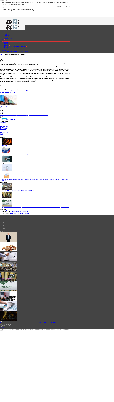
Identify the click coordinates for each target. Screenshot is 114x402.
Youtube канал (7, 35)
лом (46, 322)
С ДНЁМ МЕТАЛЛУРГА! (4, 145)
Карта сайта (1, 133)
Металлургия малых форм (4, 112)
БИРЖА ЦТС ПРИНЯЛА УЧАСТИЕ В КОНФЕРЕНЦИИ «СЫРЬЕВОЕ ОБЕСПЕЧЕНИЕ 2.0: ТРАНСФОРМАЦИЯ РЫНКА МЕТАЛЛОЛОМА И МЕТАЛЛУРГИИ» (20, 5)
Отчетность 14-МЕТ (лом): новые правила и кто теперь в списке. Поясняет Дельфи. (13, 4)
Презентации (7, 33)
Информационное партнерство (8, 38)
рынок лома (53, 322)
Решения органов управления (4, 127)
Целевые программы (3, 131)
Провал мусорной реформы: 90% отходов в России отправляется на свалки (20, 211)
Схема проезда (2, 327)
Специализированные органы (4, 126)
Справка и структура (3, 122)
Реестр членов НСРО (5, 42)
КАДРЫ (3, 41)
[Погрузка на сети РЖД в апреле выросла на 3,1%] (8, 104)
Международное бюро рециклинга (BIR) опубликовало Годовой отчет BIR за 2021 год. (13, 109)
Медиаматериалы (6, 32)
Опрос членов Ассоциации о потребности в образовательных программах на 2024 (15, 46)
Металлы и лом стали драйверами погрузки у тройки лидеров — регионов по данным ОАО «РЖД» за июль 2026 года (17, 9)
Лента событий (6, 47)
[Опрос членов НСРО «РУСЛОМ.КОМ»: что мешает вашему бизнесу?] (7, 162)
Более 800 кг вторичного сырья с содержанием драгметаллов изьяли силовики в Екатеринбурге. (15, 3)
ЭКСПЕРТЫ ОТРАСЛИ (7, 45)
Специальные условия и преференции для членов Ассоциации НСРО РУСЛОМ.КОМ (15, 40)
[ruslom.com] (12, 24)
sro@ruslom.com (4, 326)
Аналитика (3, 54)
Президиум (1, 124)
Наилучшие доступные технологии (8, 49)
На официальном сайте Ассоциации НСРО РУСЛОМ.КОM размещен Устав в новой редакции (13, 171)
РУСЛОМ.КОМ (42, 322)
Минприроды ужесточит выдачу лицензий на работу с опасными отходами (16, 210)
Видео (6, 34)
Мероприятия (4, 44)
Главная (1, 54)
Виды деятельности (6, 43)
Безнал (3, 39)
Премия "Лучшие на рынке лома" (4, 132)
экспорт (65, 322)
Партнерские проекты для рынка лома (5, 136)
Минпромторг (27, 322)
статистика (58, 322)
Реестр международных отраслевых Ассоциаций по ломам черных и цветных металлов (16, 51)
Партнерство (4, 50)
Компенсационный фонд (3, 128)
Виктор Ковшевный (4, 322)
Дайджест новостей (6, 36)
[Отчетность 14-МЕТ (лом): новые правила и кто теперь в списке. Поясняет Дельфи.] (8, 261)
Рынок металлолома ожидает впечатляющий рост (8, 119)
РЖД (38, 322)
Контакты (3, 52)
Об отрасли (1, 123)
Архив (4, 48)
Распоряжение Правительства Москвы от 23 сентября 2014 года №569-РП (19, 213)
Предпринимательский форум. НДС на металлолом (13, 212)
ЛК (2, 31)
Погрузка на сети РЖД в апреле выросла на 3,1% (7, 106)
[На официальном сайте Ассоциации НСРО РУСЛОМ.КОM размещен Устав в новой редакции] (7, 170)
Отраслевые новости (6, 37)
